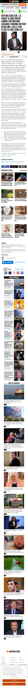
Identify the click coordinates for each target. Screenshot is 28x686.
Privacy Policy (13, 659)
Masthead (3, 657)
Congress (7, 161)
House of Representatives (14, 161)
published (7, 122)
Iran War (17, 8)
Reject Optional (14, 680)
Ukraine (16, 162)
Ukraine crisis (21, 162)
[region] (14, 675)
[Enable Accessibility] (27, 1)
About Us (3, 659)
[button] (2, 1)
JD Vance (22, 161)
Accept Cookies (14, 684)
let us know (17, 246)
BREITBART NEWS (14, 651)
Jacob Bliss (4, 52)
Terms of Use (12, 657)
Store (20, 657)
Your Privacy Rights (14, 677)
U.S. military (11, 162)
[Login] (24, 1)
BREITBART (15, 1)
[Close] (25, 667)
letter (13, 89)
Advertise (12, 664)
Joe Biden (3, 162)
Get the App (21, 662)
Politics (2, 161)
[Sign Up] (22, 4)
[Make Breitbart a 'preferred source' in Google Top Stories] (7, 54)
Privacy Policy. (13, 674)
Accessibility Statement (3, 663)
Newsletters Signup (22, 664)
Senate (7, 162)
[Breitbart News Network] (5, 269)
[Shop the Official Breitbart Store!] (19, 269)
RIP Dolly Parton (10, 8)
